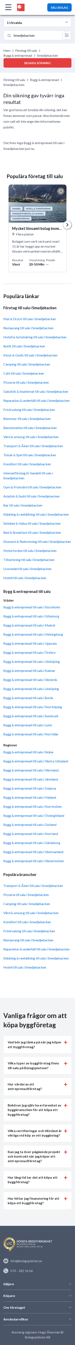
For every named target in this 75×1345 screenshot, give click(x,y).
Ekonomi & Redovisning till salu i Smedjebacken (37, 541)
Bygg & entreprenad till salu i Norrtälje (30, 734)
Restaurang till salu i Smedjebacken (28, 328)
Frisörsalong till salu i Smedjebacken (29, 409)
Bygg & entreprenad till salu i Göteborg (31, 616)
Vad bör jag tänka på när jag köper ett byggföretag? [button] (34, 1044)
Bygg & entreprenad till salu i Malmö (29, 625)
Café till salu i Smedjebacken (23, 373)
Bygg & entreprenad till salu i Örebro (29, 652)
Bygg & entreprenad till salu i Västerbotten (33, 861)
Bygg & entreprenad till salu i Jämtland (30, 779)
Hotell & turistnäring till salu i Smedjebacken (34, 337)
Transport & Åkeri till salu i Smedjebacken (33, 446)
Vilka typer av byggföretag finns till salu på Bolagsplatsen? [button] (33, 1065)
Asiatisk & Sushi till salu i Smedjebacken (31, 496)
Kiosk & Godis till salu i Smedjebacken (30, 355)
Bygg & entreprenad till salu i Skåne (28, 752)
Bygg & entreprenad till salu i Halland (29, 797)
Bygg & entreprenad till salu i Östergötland (33, 815)
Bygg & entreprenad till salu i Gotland (29, 825)
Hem (6, 50)
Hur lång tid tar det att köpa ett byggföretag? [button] (33, 1179)
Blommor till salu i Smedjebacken (27, 419)
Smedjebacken (13, 85)
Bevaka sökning (37, 63)
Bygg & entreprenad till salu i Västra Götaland (35, 761)
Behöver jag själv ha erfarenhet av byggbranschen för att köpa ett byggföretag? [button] (34, 1109)
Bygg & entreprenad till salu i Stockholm (31, 607)
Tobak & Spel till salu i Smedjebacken (29, 455)
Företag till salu (26, 50)
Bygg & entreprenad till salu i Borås (28, 698)
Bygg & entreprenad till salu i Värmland (31, 770)
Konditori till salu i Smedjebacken (27, 464)
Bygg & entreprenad (17, 55)
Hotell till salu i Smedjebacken (24, 578)
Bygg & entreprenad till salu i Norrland (30, 834)
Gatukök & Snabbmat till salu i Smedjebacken (35, 391)
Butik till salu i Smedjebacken (24, 346)
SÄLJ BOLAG (59, 7)
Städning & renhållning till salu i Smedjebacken (36, 514)
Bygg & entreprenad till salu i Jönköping (31, 661)
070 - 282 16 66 (21, 1271)
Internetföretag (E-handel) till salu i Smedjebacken (28, 475)
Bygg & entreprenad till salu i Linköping (31, 689)
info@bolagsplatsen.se (26, 1261)
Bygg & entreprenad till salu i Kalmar (29, 670)
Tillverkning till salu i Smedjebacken (28, 560)
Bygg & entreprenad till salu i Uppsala (30, 643)
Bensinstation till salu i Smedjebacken (30, 428)
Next (67, 225)
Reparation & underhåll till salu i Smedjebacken (36, 400)
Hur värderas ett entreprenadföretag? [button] (25, 1086)
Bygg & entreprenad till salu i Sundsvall (30, 716)
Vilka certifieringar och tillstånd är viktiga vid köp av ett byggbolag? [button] (35, 1133)
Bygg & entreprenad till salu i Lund (27, 725)
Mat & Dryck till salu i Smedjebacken (29, 319)
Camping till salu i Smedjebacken (26, 364)
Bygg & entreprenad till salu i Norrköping (32, 707)
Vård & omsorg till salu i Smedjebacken (31, 437)
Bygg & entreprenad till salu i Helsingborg (33, 634)
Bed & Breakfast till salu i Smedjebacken (32, 532)
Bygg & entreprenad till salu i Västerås (30, 680)
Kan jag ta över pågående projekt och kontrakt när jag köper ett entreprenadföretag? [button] (34, 1156)
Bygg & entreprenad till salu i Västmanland (33, 852)
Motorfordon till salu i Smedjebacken (29, 551)
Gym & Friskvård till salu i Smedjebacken (32, 487)
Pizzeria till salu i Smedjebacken (26, 382)
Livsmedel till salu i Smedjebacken (27, 569)
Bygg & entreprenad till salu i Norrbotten (32, 806)
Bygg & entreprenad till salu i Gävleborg (31, 843)
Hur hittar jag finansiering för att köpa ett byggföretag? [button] (34, 1200)
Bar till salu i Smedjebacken (22, 505)
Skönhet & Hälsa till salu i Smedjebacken (32, 523)
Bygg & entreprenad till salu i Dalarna (29, 788)
